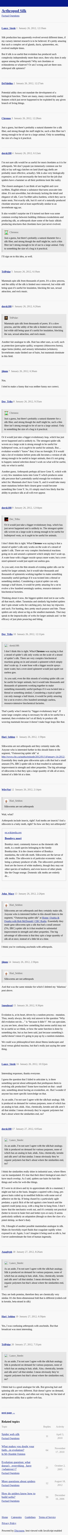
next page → (8, 1412)
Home (5, 1517)
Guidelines (30, 1517)
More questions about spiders (18, 1481)
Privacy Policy (9, 1523)
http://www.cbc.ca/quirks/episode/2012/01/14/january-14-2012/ (33, 756)
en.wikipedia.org (13, 832)
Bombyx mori (13, 838)
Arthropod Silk (14, 11)
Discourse (19, 1530)
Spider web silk (10, 1434)
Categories (16, 1517)
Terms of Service (47, 1517)
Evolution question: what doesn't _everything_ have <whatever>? (16, 1466)
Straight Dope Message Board (17, 3)
